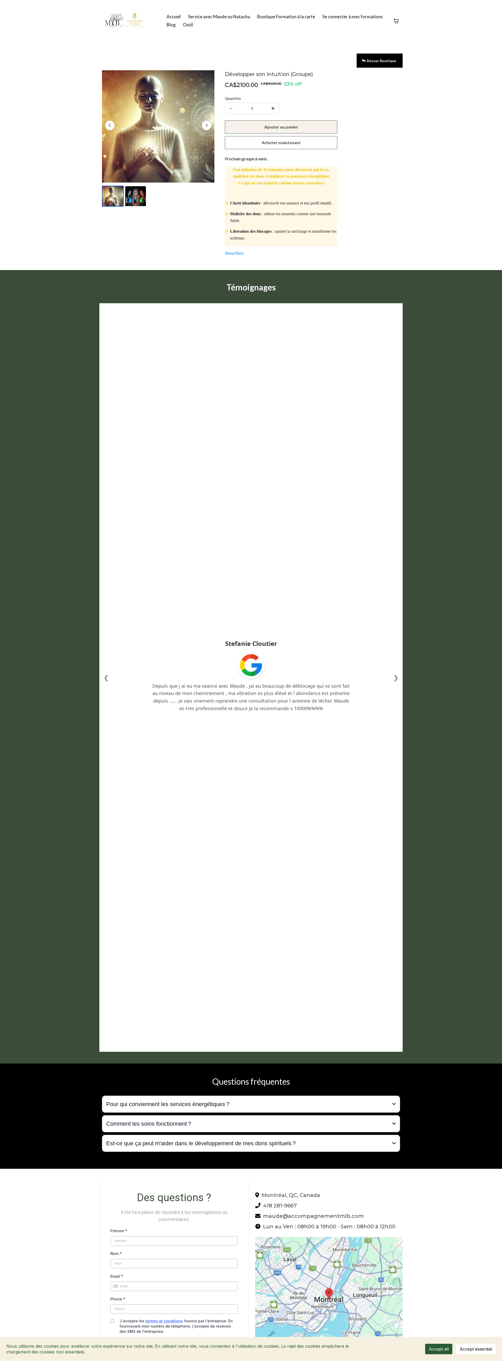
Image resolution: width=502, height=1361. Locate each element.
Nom (116, 1253)
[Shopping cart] (396, 21)
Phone (117, 1299)
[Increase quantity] (273, 108)
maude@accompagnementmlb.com (313, 1216)
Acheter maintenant (281, 142)
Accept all (439, 1349)
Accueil (174, 16)
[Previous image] (110, 125)
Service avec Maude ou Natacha (219, 16)
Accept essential (476, 1349)
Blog (171, 24)
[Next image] (206, 125)
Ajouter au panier (281, 126)
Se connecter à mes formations (352, 16)
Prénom (118, 1231)
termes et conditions (164, 1321)
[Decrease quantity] (231, 108)
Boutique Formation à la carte (286, 16)
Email (116, 1276)
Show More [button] (234, 252)
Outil (188, 24)
